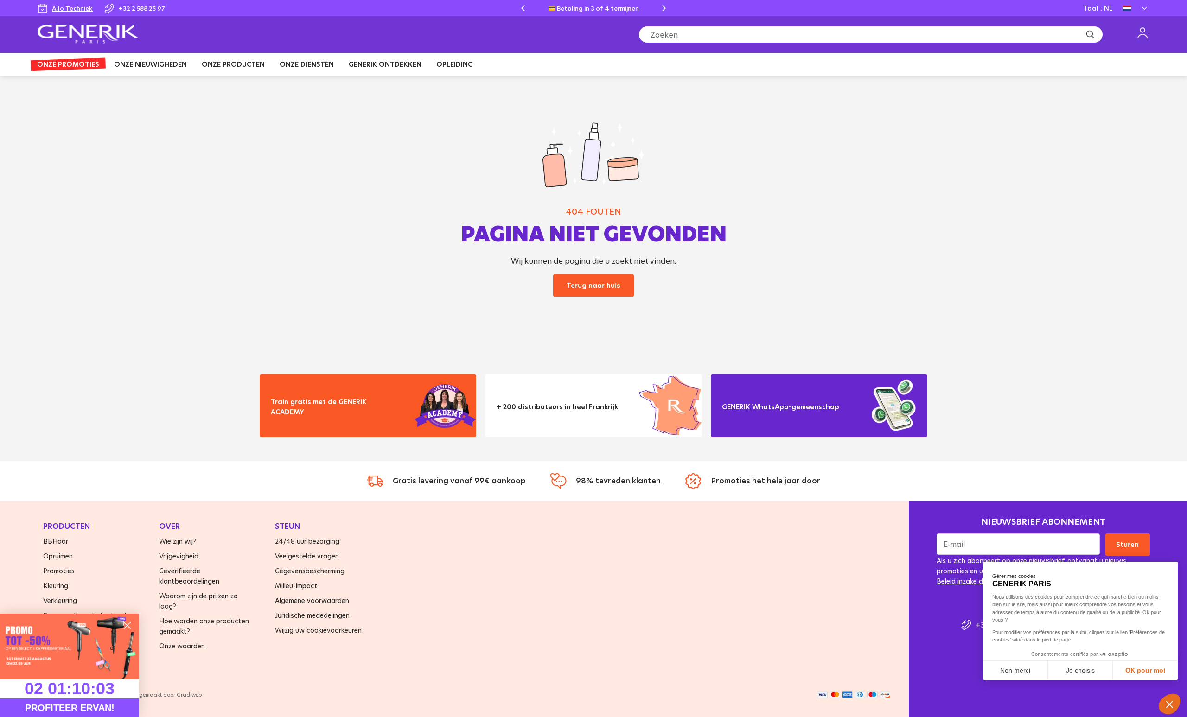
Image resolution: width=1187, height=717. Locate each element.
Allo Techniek (72, 8)
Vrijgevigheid (178, 556)
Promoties (59, 570)
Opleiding (454, 64)
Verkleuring (60, 600)
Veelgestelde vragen (307, 556)
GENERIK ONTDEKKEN (385, 64)
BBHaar (55, 541)
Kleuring (55, 585)
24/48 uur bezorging (307, 541)
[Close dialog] (127, 625)
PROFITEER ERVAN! (70, 708)
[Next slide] (664, 8)
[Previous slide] (523, 8)
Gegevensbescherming (310, 570)
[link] (69, 646)
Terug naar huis (593, 285)
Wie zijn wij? (177, 541)
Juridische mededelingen (312, 615)
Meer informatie (305, 423)
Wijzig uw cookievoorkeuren (318, 630)
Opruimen (58, 556)
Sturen (1128, 544)
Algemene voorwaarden (312, 600)
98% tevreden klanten (618, 481)
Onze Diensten (307, 64)
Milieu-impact (296, 585)
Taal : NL (1098, 8)
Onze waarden (182, 645)
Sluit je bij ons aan (760, 418)
